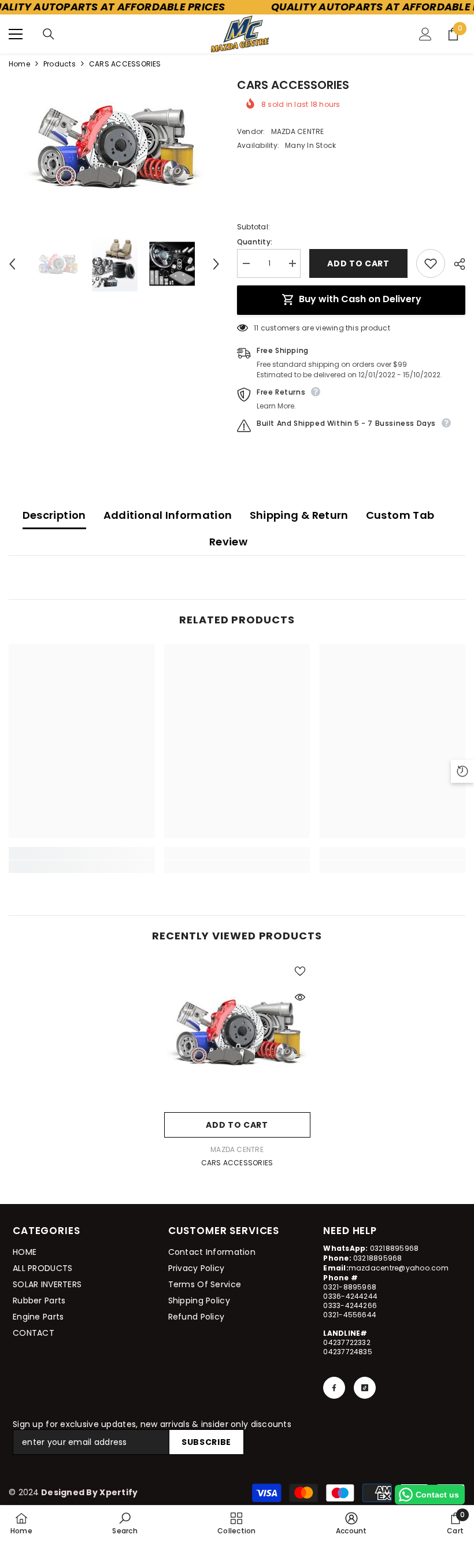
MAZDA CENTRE (297, 131)
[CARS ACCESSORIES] (237, 1033)
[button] (12, 264)
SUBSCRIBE (206, 1442)
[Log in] (425, 34)
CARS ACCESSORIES (237, 1163)
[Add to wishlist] (430, 263)
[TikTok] (365, 1388)
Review (228, 541)
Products (59, 64)
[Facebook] (334, 1388)
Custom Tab (400, 515)
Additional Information (167, 515)
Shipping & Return (299, 515)
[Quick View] (300, 997)
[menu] (16, 34)
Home (19, 64)
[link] (82, 866)
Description (54, 515)
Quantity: (254, 242)
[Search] (48, 34)
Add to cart (358, 263)
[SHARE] (455, 264)
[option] (114, 148)
